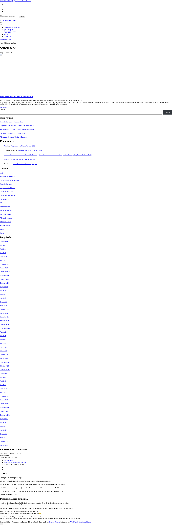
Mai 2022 (3, 430)
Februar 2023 (4, 396)
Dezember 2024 (5, 317)
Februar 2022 (4, 441)
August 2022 (4, 419)
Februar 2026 (4, 264)
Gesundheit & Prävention (8, 195)
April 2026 (3, 256)
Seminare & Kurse (10, 31)
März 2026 (3, 260)
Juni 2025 (3, 294)
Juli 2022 (3, 422)
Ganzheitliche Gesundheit (12, 27)
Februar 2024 (4, 354)
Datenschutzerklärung (84, 522)
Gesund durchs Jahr (6, 191)
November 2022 (5, 407)
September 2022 (5, 415)
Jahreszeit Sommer (6, 218)
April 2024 (3, 347)
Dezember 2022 (5, 404)
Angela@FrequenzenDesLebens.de (15, 462)
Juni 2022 (3, 426)
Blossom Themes (54, 522)
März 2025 (3, 305)
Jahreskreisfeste (5, 207)
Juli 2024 (3, 336)
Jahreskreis (3, 203)
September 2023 (5, 370)
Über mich (7, 33)
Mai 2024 (3, 343)
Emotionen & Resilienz (7, 176)
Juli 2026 (3, 245)
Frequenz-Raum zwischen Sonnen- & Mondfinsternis (17, 126)
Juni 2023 (3, 381)
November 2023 (5, 362)
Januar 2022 (4, 445)
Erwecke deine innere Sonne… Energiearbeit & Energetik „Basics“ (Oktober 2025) (65, 155)
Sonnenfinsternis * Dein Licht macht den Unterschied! (17, 129)
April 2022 (3, 434)
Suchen (2, 109)
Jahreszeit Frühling (6, 210)
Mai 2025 (3, 298)
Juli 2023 (3, 377)
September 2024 (5, 328)
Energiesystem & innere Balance (10, 180)
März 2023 (3, 392)
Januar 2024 (4, 358)
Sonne (2, 233)
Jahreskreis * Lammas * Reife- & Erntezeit (13, 137)
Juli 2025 (3, 290)
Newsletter (7, 36)
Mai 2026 (3, 253)
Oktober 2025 (4, 279)
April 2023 (3, 388)
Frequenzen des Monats (7, 188)
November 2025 (5, 275)
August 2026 (4, 241)
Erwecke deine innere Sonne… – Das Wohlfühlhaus (20, 155)
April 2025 (3, 302)
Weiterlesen (3, 107)
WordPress (73, 522)
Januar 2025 (4, 313)
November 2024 (5, 321)
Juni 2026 (3, 249)
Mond (2, 229)
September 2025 (5, 283)
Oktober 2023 (4, 366)
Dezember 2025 (5, 272)
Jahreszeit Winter (5, 222)
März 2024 (3, 351)
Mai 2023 (3, 385)
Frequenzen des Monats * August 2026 (12, 133)
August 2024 (4, 332)
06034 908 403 (9, 460)
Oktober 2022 (4, 411)
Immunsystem (4, 199)
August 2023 (4, 373)
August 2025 (4, 287)
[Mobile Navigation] (1, 22)
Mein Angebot (8, 29)
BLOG (6, 34)
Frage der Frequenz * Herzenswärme (11, 122)
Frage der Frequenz (6, 184)
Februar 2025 (4, 309)
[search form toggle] (1, 15)
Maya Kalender (5, 225)
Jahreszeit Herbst (5, 214)
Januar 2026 (4, 268)
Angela (6, 146)
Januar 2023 (4, 400)
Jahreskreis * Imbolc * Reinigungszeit (23, 159)
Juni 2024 (3, 339)
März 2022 (3, 437)
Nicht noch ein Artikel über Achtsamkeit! (16, 97)
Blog (1, 173)
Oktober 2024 (4, 324)
